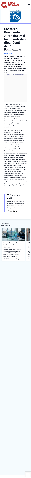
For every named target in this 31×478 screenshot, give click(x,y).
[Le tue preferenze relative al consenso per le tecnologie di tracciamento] (28, 475)
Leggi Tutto (19, 259)
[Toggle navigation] (29, 4)
